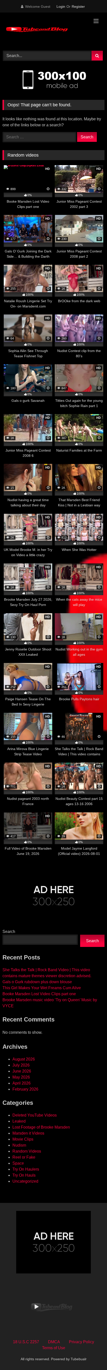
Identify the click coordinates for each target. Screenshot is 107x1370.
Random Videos (26, 1151)
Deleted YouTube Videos (34, 1115)
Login (60, 7)
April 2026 (21, 1083)
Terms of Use (53, 1348)
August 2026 (23, 1059)
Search (8, 931)
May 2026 (21, 1077)
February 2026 (25, 1089)
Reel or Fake (23, 1157)
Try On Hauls (24, 1175)
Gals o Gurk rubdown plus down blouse (37, 982)
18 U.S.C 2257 (26, 1342)
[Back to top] (91, 1355)
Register (78, 7)
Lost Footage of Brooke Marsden (41, 1127)
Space (18, 1163)
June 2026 (21, 1071)
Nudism (19, 1145)
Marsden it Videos (28, 1133)
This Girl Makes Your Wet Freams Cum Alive (41, 988)
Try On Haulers (25, 1169)
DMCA (54, 1342)
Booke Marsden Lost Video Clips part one (39, 994)
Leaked (19, 1121)
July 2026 (21, 1065)
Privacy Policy (81, 1342)
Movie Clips (22, 1139)
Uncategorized (25, 1181)
